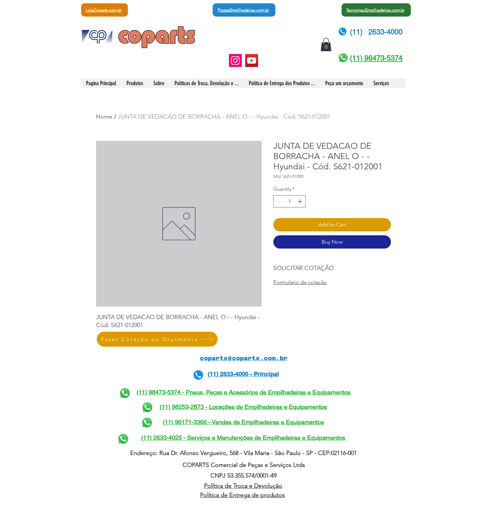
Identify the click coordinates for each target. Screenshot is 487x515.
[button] (326, 44)
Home (104, 116)
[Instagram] (235, 60)
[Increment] (301, 201)
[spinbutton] (290, 201)
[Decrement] (278, 201)
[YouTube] (251, 60)
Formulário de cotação (300, 282)
